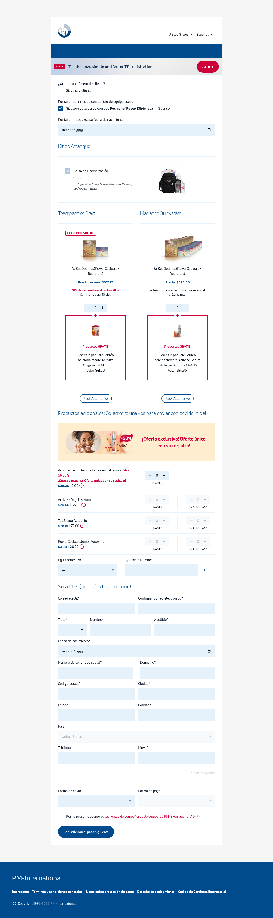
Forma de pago (149, 790)
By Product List (69, 560)
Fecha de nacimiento (73, 641)
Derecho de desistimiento (156, 891)
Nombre (96, 619)
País (61, 726)
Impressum (20, 891)
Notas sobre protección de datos (110, 891)
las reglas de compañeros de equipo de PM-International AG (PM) (154, 816)
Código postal (68, 683)
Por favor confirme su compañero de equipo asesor (96, 101)
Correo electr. (67, 598)
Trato (61, 619)
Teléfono (64, 747)
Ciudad (143, 683)
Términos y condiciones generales (57, 891)
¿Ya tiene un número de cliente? (81, 83)
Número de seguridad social (79, 662)
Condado (144, 705)
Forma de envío (69, 790)
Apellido (160, 619)
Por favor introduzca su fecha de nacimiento (91, 119)
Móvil (142, 747)
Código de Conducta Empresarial (202, 891)
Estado (63, 705)
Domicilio (147, 662)
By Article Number (138, 560)
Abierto (207, 66)
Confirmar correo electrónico (159, 598)
